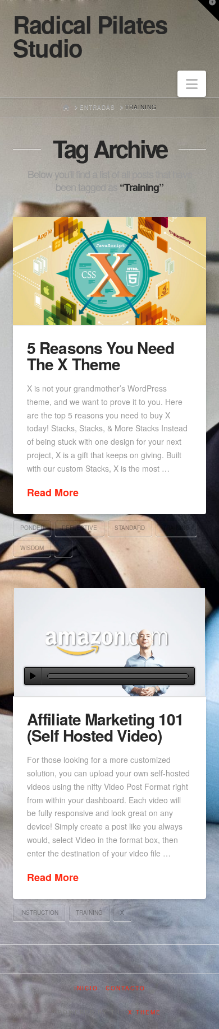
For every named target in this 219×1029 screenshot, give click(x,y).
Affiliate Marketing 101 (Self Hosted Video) (105, 727)
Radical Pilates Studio (90, 35)
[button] (191, 84)
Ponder (32, 528)
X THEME (144, 1012)
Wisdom (32, 548)
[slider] (117, 676)
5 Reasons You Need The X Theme (100, 355)
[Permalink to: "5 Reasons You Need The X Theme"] (109, 271)
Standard (130, 528)
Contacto (125, 988)
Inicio (86, 988)
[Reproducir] (33, 676)
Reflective (79, 528)
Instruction (39, 912)
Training (176, 528)
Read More (53, 493)
